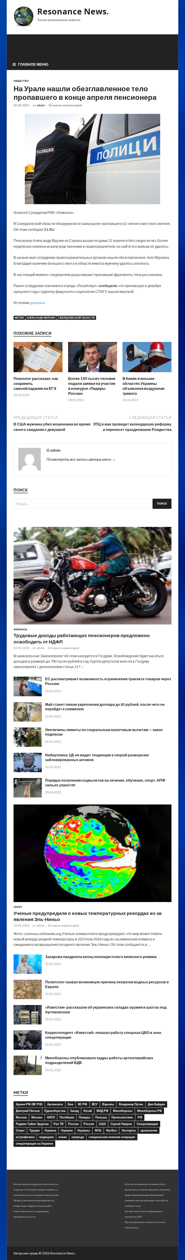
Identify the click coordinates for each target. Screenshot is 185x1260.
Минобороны (122, 1111)
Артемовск (55, 1104)
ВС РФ (82, 1104)
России (73, 1124)
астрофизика (25, 1137)
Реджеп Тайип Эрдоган (32, 1124)
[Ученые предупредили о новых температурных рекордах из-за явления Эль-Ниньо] (92, 903)
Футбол (111, 1130)
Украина (50, 1130)
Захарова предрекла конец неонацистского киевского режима (101, 956)
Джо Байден (156, 1104)
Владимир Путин (131, 1104)
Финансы (20, 629)
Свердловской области (76, 317)
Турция (34, 1130)
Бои (70, 1104)
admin (41, 105)
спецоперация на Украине (34, 1143)
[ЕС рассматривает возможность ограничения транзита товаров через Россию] (28, 695)
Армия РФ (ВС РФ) (29, 1104)
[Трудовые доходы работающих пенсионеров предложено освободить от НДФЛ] (92, 625)
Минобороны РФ (149, 1111)
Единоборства (54, 1111)
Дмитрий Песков (28, 1111)
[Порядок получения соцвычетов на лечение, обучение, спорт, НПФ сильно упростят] (28, 796)
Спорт (18, 907)
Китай (87, 1111)
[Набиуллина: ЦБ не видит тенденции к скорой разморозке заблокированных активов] (28, 771)
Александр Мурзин (41, 317)
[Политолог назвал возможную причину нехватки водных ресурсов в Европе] (28, 998)
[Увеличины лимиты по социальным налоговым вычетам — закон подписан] (28, 745)
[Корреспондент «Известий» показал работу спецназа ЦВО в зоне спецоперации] (28, 1048)
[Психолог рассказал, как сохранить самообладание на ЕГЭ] (38, 373)
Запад (74, 1111)
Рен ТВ (58, 1124)
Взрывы (108, 1104)
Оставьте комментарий (65, 105)
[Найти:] (92, 504)
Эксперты (129, 1130)
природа (78, 1137)
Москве (36, 1117)
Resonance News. (73, 11)
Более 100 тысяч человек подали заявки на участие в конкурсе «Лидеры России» (92, 386)
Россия (88, 1124)
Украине (67, 1130)
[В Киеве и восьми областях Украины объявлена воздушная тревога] (147, 373)
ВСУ (94, 1104)
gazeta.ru (38, 302)
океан (62, 1137)
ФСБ (98, 1130)
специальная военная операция (112, 1137)
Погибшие (67, 1117)
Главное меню (33, 64)
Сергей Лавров (121, 1124)
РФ (140, 1117)
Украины (83, 1130)
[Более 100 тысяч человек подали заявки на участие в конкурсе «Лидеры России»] (92, 373)
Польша (101, 1117)
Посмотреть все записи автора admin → (81, 459)
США (102, 1124)
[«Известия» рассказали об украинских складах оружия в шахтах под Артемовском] (28, 1023)
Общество (21, 80)
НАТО (51, 1117)
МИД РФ (102, 1111)
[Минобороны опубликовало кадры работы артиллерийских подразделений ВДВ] (28, 1073)
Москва (21, 1117)
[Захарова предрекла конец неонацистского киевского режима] (28, 972)
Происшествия (122, 1117)
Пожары (84, 1117)
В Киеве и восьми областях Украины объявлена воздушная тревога (143, 386)
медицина (46, 1137)
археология (149, 1130)
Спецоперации (147, 1124)
